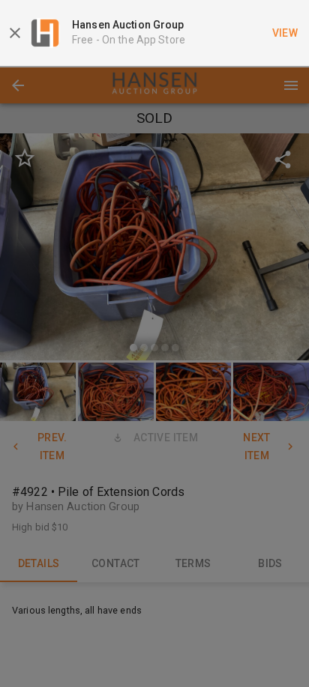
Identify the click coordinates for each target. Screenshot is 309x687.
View (285, 33)
